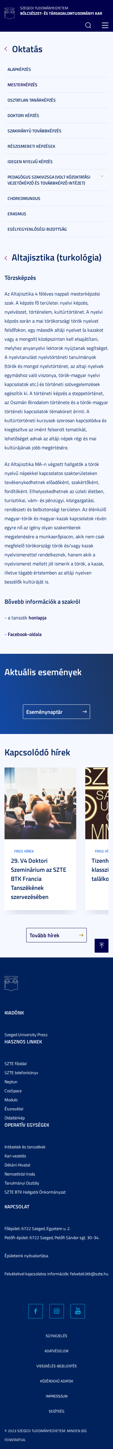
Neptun (11, 1081)
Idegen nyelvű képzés (30, 161)
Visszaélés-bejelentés (56, 1365)
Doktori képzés (23, 115)
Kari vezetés (15, 1156)
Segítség (56, 1411)
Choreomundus (24, 198)
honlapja (37, 617)
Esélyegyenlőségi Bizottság (37, 229)
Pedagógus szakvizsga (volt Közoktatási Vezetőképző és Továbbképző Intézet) (49, 180)
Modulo (11, 1100)
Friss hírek (24, 851)
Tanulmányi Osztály (22, 1183)
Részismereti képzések (31, 146)
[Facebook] (35, 1311)
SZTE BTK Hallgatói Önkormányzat (35, 1192)
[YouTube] (78, 1311)
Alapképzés (19, 69)
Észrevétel (14, 1109)
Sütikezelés (56, 1335)
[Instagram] (56, 1311)
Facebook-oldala (25, 634)
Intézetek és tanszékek (25, 1147)
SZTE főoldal (16, 1063)
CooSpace (13, 1090)
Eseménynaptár (44, 712)
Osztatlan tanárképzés (32, 100)
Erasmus (17, 214)
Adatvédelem (56, 1350)
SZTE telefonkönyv (21, 1072)
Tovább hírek (44, 935)
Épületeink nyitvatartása (26, 1255)
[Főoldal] (9, 12)
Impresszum (56, 1396)
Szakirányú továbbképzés (34, 131)
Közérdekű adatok (56, 1381)
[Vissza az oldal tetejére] (101, 946)
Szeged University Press (26, 1034)
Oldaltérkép (15, 1118)
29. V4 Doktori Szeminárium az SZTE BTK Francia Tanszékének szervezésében (38, 878)
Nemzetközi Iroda (20, 1174)
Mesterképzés (22, 84)
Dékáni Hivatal (17, 1165)
